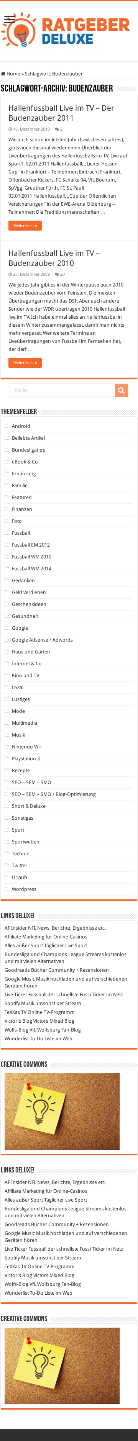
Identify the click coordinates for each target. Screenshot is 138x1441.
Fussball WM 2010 (31, 557)
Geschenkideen (29, 604)
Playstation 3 (26, 758)
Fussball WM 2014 (31, 568)
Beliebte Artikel (28, 438)
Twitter (19, 865)
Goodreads (17, 970)
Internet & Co (27, 663)
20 (62, 274)
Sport (18, 830)
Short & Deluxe (29, 806)
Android (21, 426)
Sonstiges (22, 818)
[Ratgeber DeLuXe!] (69, 30)
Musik (18, 735)
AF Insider (16, 928)
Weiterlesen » (25, 225)
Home (12, 74)
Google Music (20, 979)
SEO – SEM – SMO (31, 782)
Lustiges (21, 699)
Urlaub (19, 877)
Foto (17, 521)
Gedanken (23, 580)
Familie (20, 485)
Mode (18, 711)
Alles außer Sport (24, 945)
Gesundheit (25, 616)
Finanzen (22, 509)
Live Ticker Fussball (25, 994)
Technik (20, 853)
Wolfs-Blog (16, 1030)
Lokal (17, 687)
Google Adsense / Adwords (42, 640)
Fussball (21, 533)
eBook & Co (25, 462)
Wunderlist (17, 1038)
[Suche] (121, 390)
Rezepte (21, 770)
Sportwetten (25, 842)
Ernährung (24, 474)
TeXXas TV (15, 1012)
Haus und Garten (31, 652)
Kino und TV (25, 675)
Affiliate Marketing (24, 937)
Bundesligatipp (29, 450)
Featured (22, 497)
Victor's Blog (18, 1021)
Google (20, 628)
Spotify (12, 1003)
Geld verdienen (29, 592)
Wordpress (24, 889)
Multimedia (24, 723)
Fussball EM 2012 (31, 545)
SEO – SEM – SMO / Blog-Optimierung (54, 794)
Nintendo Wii (26, 747)
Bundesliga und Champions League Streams (54, 954)
